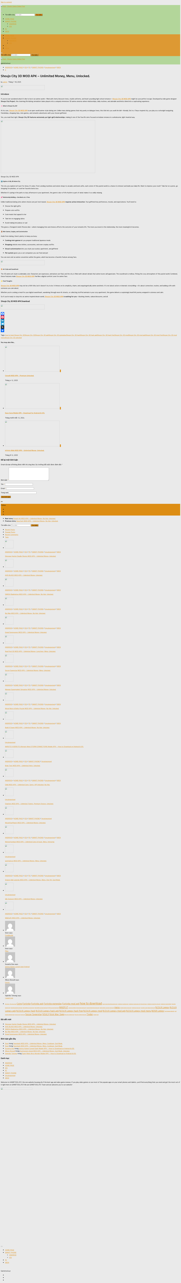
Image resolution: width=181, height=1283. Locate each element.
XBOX (7, 31)
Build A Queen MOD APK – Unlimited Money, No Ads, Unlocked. (27, 727)
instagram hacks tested (166, 1004)
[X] (90, 327)
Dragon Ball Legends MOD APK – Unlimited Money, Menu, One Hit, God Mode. (32, 880)
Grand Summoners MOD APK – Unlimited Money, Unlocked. (26, 632)
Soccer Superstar (33, 1014)
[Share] (90, 330)
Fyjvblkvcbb (9, 935)
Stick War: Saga (56, 1014)
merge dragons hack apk (125, 1008)
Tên (3, 484)
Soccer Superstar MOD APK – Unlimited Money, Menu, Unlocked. (27, 670)
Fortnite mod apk (70, 1003)
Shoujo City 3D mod (121, 335)
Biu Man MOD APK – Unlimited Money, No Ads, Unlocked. (25, 613)
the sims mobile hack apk (80, 1014)
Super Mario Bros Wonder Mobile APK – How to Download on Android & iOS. (49, 1053)
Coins (19, 1003)
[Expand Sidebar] (2, 501)
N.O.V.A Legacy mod (92, 1010)
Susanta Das (9, 1048)
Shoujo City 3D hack (73, 335)
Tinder (90, 1014)
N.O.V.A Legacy (162, 1007)
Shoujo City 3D (30, 335)
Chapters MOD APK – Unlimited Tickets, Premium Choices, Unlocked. (29, 803)
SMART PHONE (10, 21)
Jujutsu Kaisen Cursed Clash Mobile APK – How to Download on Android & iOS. (46, 1048)
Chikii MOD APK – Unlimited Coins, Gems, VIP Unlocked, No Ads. (27, 784)
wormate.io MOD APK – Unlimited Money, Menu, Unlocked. (26, 861)
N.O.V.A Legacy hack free (71, 1010)
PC (6, 29)
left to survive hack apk (53, 1008)
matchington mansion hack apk (107, 1008)
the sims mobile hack (69, 1014)
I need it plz (9, 998)
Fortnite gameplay (53, 1003)
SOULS (45, 1014)
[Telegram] (90, 323)
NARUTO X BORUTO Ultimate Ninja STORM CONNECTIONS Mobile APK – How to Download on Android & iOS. (44, 746)
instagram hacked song (123, 1004)
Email (3, 488)
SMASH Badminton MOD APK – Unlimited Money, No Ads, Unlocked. (29, 594)
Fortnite (26, 1003)
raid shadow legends (169, 1011)
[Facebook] (90, 313)
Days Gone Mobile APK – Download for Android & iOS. (25, 413)
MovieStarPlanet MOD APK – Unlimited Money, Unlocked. (25, 822)
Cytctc (7, 982)
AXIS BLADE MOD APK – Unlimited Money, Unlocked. (24, 575)
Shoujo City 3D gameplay (57, 335)
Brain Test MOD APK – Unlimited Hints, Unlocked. (22, 765)
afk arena (7, 1004)
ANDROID (12, 24)
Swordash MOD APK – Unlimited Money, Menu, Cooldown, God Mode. (38, 1043)
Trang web (4, 492)
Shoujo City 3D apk (41, 335)
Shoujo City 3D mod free (154, 335)
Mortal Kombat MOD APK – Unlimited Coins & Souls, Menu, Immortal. (29, 841)
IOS (10, 26)
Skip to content (6, 2)
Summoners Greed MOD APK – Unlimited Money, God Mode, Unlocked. (45, 1051)
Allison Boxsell (10, 1051)
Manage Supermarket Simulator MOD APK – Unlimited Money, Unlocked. (30, 689)
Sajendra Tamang (11, 1053)
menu (117, 1007)
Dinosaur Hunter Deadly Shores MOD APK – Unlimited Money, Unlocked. (30, 556)
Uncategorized (50, 67)
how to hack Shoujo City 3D (15, 335)
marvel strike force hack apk (92, 1008)
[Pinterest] (90, 317)
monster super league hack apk (148, 1008)
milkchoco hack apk (136, 1008)
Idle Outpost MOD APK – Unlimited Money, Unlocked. (24, 899)
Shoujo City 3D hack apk (88, 335)
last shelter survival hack (28, 1008)
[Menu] (2, 1246)
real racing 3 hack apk (20, 1014)
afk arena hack (13, 1004)
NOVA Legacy (157, 1010)
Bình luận (4, 480)
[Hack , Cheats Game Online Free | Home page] (13, 6)
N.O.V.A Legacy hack (25, 1010)
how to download (91, 1003)
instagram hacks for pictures (153, 1004)
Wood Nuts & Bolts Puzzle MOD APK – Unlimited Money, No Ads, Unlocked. (32, 708)
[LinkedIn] (90, 320)
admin (5, 82)
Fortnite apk (37, 1003)
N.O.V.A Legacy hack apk (47, 1010)
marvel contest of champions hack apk (77, 1008)
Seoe (7, 1043)
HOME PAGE (9, 19)
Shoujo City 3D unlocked (13, 337)
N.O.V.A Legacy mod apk (114, 1010)
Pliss (6, 951)
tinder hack (96, 1014)
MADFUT (63, 1007)
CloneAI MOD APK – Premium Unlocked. (19, 375)
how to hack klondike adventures (109, 1004)
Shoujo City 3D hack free (105, 335)
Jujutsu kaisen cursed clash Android (17, 966)
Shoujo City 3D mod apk (137, 335)
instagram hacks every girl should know (138, 1004)
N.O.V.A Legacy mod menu (138, 1010)
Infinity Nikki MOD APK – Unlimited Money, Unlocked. (24, 450)
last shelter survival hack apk (41, 1008)
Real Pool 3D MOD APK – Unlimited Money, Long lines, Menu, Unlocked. (30, 651)
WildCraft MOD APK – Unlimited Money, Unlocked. (22, 918)
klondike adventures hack (16, 1008)
